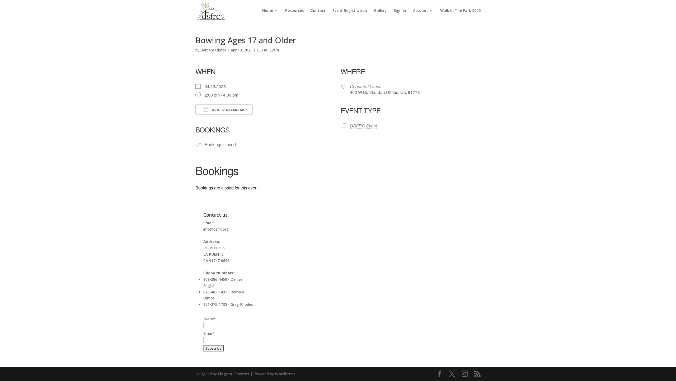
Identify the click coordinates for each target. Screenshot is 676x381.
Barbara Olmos (213, 50)
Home (267, 11)
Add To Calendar (228, 110)
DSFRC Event (268, 50)
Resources (294, 11)
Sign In (400, 11)
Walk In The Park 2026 (460, 11)
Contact (318, 11)
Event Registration (349, 11)
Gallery (380, 11)
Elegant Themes (233, 373)
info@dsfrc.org (216, 229)
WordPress (285, 373)
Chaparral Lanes (365, 86)
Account (420, 11)
